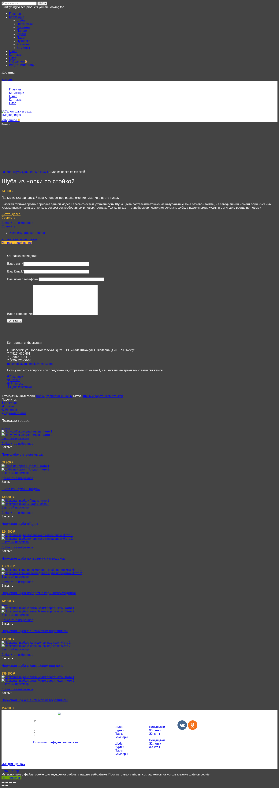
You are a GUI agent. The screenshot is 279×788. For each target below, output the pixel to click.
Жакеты (154, 733)
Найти (42, 3)
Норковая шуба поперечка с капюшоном (33, 558)
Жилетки (155, 730)
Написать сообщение (17, 242)
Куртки (119, 730)
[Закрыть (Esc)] (3, 782)
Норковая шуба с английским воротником (35, 631)
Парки (119, 733)
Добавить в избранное (17, 222)
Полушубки (157, 727)
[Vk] (182, 725)
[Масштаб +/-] (14, 782)
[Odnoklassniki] (192, 725)
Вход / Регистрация (22, 65)
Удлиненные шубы (35, 171)
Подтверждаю (11, 777)
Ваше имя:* (15, 263)
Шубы (17, 171)
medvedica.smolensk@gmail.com (30, 363)
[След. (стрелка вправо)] (6, 785)
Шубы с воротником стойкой (103, 396)
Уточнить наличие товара (27, 232)
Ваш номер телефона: (23, 279)
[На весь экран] (10, 782)
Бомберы (121, 737)
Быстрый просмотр (15, 438)
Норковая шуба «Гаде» (20, 524)
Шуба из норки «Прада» (21, 489)
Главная (7, 171)
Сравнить (8, 226)
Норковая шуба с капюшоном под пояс (32, 666)
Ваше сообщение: (20, 313)
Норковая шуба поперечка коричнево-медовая (39, 593)
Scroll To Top (10, 771)
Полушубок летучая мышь (22, 454)
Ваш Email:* (15, 271)
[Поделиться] (6, 782)
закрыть (7, 79)
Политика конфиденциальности (55, 742)
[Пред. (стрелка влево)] (3, 785)
